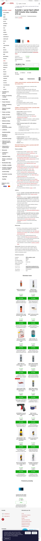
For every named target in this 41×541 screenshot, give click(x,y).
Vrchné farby (5, 171)
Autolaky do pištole (5, 92)
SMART (4, 74)
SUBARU (5, 78)
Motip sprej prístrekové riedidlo (31, 236)
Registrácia (36, 0)
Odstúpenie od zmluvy (26, 524)
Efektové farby (6, 120)
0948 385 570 (7, 516)
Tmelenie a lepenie (5, 153)
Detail (21, 502)
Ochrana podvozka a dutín (7, 126)
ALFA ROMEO (6, 12)
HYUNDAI (5, 34)
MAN (4, 47)
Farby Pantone (6, 102)
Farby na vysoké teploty (6, 117)
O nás (3, 0)
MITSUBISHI (5, 56)
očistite (31, 187)
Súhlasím (34, 532)
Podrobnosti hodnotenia (31, 16)
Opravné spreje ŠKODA (6, 109)
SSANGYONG (6, 76)
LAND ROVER (6, 45)
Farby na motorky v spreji (7, 96)
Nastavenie (7, 538)
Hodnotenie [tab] (31, 79)
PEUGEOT (5, 63)
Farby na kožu (6, 114)
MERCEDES (5, 52)
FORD (4, 30)
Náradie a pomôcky (4, 135)
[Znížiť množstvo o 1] (34, 65)
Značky (4, 179)
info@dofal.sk (7, 513)
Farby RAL (5, 99)
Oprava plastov (6, 123)
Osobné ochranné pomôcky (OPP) (7, 168)
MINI (4, 54)
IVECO (4, 41)
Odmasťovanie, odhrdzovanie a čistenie (6, 142)
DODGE (4, 25)
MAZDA (4, 49)
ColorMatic (20, 17)
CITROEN (5, 19)
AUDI (4, 14)
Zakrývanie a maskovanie (5, 147)
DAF (4, 87)
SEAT (4, 69)
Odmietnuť (28, 532)
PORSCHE (5, 65)
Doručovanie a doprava (26, 515)
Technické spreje (6, 138)
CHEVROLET (6, 36)
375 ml (27, 258)
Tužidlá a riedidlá (6, 165)
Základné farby (6, 156)
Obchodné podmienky (26, 519)
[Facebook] (3, 519)
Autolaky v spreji (6, 10)
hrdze (32, 151)
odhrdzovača (32, 153)
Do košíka (27, 68)
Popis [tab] (21, 79)
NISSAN (5, 58)
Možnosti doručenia (18, 59)
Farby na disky (6, 112)
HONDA (4, 32)
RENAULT (5, 67)
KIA (4, 43)
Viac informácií (15, 535)
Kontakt (23, 518)
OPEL (4, 60)
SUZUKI (5, 80)
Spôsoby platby (24, 516)
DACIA (4, 21)
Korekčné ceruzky (7, 174)
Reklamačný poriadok (26, 523)
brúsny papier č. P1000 (34, 180)
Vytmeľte (18, 166)
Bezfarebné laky (6, 162)
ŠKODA (4, 71)
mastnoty (28, 151)
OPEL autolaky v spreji (30, 257)
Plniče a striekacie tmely (7, 159)
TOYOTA (5, 82)
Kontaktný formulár (25, 526)
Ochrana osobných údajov (26, 521)
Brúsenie (4, 150)
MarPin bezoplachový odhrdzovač (23, 154)
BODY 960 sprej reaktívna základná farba (27, 158)
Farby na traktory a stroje (6, 105)
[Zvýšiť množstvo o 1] (38, 65)
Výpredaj (4, 176)
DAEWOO (5, 23)
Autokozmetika (6, 132)
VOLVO (4, 89)
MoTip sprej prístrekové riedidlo (33, 210)
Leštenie (4, 129)
